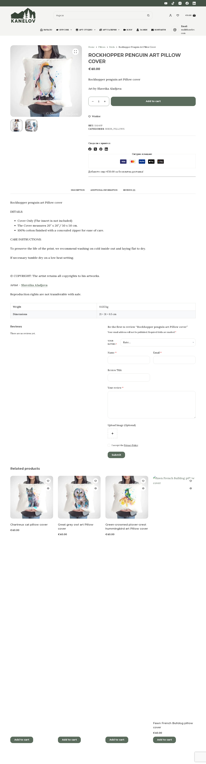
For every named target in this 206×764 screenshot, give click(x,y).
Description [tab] (78, 190)
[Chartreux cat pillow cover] (31, 497)
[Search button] (148, 15)
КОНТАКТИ (160, 29)
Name (112, 352)
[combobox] (99, 15)
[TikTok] (172, 3)
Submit (116, 454)
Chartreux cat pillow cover (29, 524)
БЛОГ (129, 29)
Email (157, 352)
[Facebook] (187, 3)
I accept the (125, 445)
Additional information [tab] (103, 190)
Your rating (112, 342)
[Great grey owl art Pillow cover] (79, 497)
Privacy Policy (131, 445)
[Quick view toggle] (48, 488)
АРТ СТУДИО (85, 29)
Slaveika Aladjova (34, 285)
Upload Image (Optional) (122, 425)
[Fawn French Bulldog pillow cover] (174, 596)
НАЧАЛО (48, 29)
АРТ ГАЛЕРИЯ (110, 29)
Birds (108, 129)
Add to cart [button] (21, 739)
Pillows (119, 129)
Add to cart (153, 101)
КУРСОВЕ (64, 29)
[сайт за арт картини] (23, 15)
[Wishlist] (178, 15)
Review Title (115, 370)
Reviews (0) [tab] (129, 190)
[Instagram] (180, 3)
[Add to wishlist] (48, 480)
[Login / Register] (170, 15)
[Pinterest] (100, 149)
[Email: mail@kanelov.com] (175, 30)
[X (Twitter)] (95, 149)
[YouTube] (165, 3)
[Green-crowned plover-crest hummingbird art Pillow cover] (126, 497)
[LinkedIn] (194, 3)
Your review (115, 387)
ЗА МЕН (143, 29)
